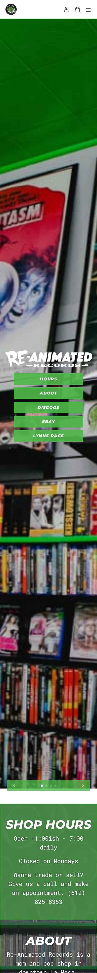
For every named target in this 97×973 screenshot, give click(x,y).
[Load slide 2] (46, 786)
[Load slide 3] (51, 786)
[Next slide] (83, 785)
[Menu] (88, 9)
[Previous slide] (13, 785)
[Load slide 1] (42, 786)
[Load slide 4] (55, 786)
